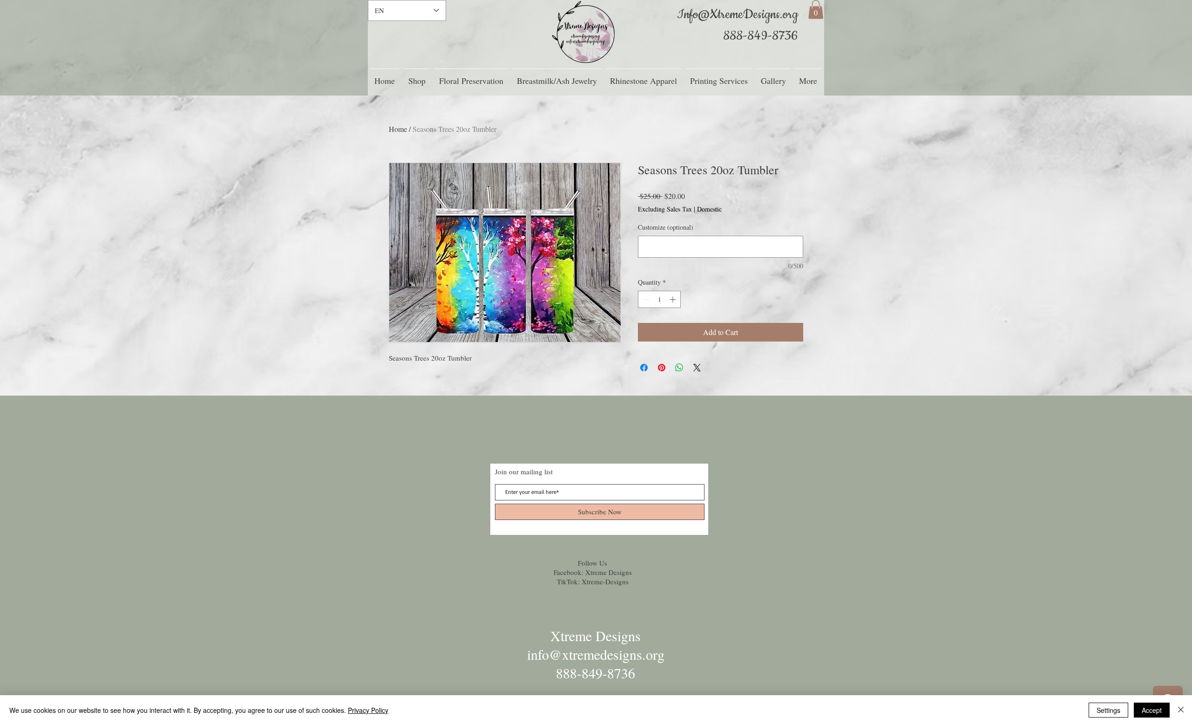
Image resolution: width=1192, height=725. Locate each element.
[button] (816, 9)
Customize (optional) (665, 227)
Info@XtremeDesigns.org (737, 14)
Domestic (709, 209)
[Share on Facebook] (644, 367)
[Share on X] (697, 367)
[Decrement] (645, 299)
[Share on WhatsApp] (679, 367)
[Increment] (673, 299)
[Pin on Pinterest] (661, 367)
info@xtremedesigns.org (595, 654)
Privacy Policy (368, 710)
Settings (1108, 710)
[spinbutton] (659, 299)
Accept (1152, 710)
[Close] (1180, 710)
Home (398, 129)
